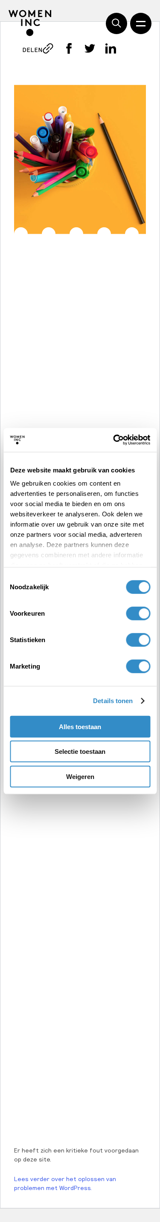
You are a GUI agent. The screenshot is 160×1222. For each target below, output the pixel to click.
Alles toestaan (80, 726)
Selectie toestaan (80, 751)
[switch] (138, 613)
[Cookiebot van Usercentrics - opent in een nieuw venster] (114, 440)
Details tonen (113, 700)
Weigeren (80, 776)
